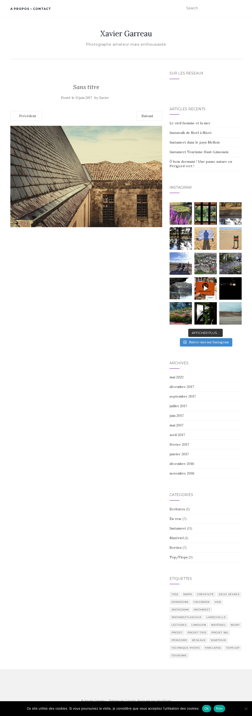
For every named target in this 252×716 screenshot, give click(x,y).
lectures (179, 624)
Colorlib (130, 700)
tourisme (179, 655)
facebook (202, 602)
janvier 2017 (179, 454)
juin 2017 (177, 415)
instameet (202, 609)
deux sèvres (229, 594)
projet (177, 632)
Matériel (177, 538)
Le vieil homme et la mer (190, 123)
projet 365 (219, 632)
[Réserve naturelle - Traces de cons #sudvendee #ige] (230, 238)
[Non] (245, 708)
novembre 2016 (182, 473)
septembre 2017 (183, 396)
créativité (205, 594)
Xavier (104, 98)
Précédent (27, 116)
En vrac (176, 518)
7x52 (175, 594)
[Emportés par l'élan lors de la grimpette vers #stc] (205, 263)
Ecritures (177, 509)
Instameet (178, 528)
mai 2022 (177, 377)
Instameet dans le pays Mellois (195, 142)
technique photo (186, 647)
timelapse (213, 647)
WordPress (163, 700)
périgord (179, 640)
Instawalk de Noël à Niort (191, 132)
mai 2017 (176, 425)
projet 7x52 (197, 632)
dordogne (180, 602)
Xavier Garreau (126, 33)
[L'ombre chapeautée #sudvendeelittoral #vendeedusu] (205, 238)
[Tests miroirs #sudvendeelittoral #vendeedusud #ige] (205, 213)
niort (235, 624)
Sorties (176, 547)
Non (219, 708)
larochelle (216, 617)
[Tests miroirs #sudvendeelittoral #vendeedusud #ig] (181, 238)
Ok (207, 708)
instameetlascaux (187, 617)
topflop (232, 647)
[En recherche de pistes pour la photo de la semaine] (230, 288)
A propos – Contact (30, 9)
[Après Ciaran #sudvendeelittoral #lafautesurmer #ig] (230, 313)
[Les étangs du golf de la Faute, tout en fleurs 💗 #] (181, 213)
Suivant (148, 116)
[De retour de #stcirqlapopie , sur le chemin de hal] (181, 288)
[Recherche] (239, 8)
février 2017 (179, 444)
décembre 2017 (182, 387)
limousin (198, 624)
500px (187, 594)
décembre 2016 (182, 463)
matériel (218, 624)
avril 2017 (177, 435)
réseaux (199, 640)
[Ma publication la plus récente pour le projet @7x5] (181, 263)
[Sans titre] (86, 176)
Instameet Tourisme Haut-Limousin (199, 152)
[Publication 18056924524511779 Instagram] (205, 288)
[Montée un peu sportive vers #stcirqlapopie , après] (230, 263)
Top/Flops (179, 557)
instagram (180, 609)
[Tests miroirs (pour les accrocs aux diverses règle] (230, 213)
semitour (218, 640)
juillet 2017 (178, 406)
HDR (218, 602)
